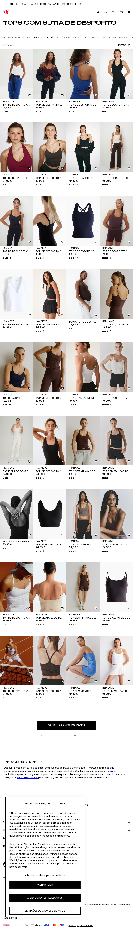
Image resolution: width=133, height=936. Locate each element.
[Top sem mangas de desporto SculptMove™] (83, 441)
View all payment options (81, 925)
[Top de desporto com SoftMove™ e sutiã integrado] (116, 147)
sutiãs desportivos (27, 777)
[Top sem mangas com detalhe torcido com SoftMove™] (49, 514)
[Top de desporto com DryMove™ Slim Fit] (16, 587)
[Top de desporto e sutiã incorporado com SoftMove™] (16, 294)
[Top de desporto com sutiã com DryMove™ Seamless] (116, 74)
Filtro (122, 45)
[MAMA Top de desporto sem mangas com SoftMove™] (83, 294)
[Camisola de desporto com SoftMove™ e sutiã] (16, 441)
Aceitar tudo (45, 884)
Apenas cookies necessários (45, 897)
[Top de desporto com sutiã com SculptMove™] (49, 294)
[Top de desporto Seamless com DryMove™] (49, 147)
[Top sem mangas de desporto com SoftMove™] (116, 441)
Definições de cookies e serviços (45, 910)
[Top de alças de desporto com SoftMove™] (116, 294)
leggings (111, 771)
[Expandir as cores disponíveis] (5, 111)
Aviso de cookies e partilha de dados (44, 875)
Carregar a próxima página (66, 725)
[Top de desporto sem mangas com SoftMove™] (83, 221)
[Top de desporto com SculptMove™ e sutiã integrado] (16, 74)
